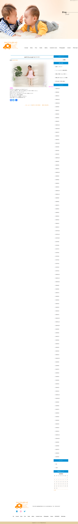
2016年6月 (57, 296)
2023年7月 (57, 110)
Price (25, 516)
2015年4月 (57, 347)
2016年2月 (57, 310)
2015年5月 (57, 343)
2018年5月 (57, 212)
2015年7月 (57, 336)
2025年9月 (57, 92)
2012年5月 (57, 456)
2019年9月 (57, 176)
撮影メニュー (31, 48)
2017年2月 (57, 267)
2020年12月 (57, 157)
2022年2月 (57, 139)
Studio (29, 516)
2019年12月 (57, 172)
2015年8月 (57, 332)
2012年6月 (57, 453)
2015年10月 (57, 325)
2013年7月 (57, 409)
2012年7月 (57, 449)
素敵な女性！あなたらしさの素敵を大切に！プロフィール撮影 (61, 77)
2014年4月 (57, 380)
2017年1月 (57, 270)
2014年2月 (57, 387)
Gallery (33, 516)
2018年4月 (57, 216)
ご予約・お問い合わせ (69, 48)
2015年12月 (57, 318)
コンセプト (26, 48)
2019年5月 (57, 183)
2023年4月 (57, 117)
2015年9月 (57, 329)
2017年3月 (57, 263)
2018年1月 (57, 227)
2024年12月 (57, 99)
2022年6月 (57, 135)
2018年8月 (57, 201)
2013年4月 (57, 420)
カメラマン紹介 (62, 48)
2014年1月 (57, 391)
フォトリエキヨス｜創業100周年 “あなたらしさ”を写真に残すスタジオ (61, 70)
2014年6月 (57, 372)
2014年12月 (57, 358)
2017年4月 (57, 259)
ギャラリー (45, 48)
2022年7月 (57, 132)
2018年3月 (57, 219)
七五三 (56, 467)
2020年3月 (57, 168)
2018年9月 (57, 197)
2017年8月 (57, 245)
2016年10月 (57, 281)
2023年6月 (57, 114)
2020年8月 (57, 165)
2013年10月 (57, 398)
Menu (21, 516)
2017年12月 (57, 230)
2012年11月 (57, 434)
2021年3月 (57, 150)
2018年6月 (57, 208)
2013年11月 (57, 394)
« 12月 (55, 490)
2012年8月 (57, 445)
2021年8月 (57, 146)
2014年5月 (57, 376)
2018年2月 (57, 223)
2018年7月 (57, 205)
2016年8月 (57, 289)
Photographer (46, 516)
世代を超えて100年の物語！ (60, 81)
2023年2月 (57, 121)
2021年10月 (57, 143)
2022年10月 (57, 128)
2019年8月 (57, 179)
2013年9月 (57, 402)
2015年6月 (57, 340)
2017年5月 (57, 256)
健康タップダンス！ (59, 66)
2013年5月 (57, 416)
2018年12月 (57, 190)
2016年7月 (57, 292)
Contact (51, 516)
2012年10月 (57, 438)
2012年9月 (57, 442)
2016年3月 (57, 307)
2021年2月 (57, 154)
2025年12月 (57, 88)
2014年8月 (57, 365)
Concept (17, 516)
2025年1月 (57, 95)
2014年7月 (57, 369)
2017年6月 (57, 252)
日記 (56, 464)
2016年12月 (57, 274)
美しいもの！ (27, 105)
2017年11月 (57, 234)
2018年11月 (57, 194)
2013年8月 (57, 405)
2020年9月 (57, 161)
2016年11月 (57, 278)
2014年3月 (57, 383)
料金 (36, 48)
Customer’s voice (39, 516)
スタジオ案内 (40, 48)
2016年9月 (57, 285)
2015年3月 (57, 351)
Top (13, 516)
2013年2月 (57, 427)
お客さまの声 (53, 48)
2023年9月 (57, 106)
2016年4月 (57, 303)
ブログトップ (60, 56)
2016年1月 (57, 314)
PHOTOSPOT (57, 516)
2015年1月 (57, 354)
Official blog (63, 516)
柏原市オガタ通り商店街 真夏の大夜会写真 (40, 105)
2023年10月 (57, 103)
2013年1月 (57, 431)
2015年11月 (57, 321)
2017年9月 (57, 241)
